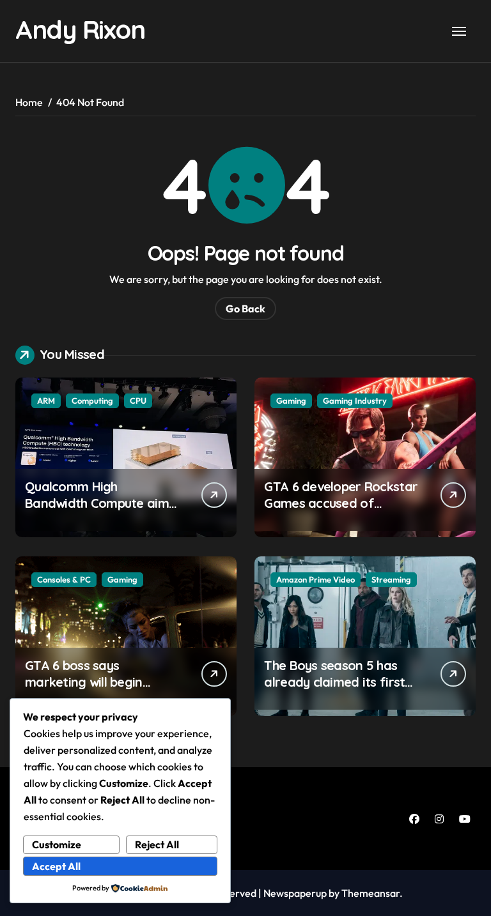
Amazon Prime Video (315, 579)
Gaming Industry (355, 400)
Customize (56, 844)
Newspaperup (295, 893)
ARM (46, 400)
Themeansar (370, 893)
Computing (92, 400)
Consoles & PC (64, 579)
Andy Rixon (80, 29)
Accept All (56, 866)
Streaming (391, 579)
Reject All (157, 844)
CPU (138, 400)
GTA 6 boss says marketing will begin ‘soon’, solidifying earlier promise (97, 690)
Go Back (245, 308)
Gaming (291, 400)
